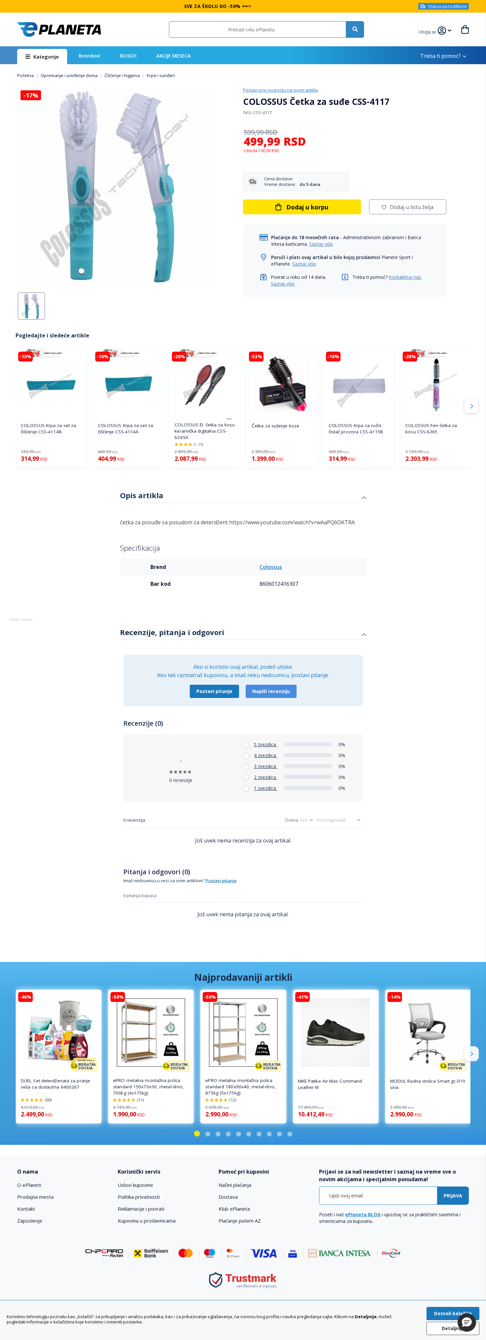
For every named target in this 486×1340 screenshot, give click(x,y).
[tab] (243, 496)
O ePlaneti (29, 1185)
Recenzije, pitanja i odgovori (172, 632)
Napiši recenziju (271, 691)
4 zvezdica (265, 755)
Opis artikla (141, 495)
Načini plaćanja (235, 1185)
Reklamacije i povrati (141, 1208)
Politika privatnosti (139, 1196)
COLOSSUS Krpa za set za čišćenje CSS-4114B (48, 428)
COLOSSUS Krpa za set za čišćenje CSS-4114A (125, 428)
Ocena (291, 820)
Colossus (271, 567)
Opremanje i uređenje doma (70, 75)
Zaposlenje (29, 1220)
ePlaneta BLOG (363, 1214)
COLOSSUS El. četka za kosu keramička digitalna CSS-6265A (205, 431)
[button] (428, 31)
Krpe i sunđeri (161, 75)
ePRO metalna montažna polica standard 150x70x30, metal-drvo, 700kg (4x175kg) (148, 1086)
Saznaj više (321, 244)
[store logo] (59, 29)
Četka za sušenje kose (275, 426)
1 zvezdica (265, 788)
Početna (26, 75)
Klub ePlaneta (234, 1208)
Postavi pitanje (214, 691)
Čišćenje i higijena (122, 75)
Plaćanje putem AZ (240, 1220)
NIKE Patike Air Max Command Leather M (330, 1084)
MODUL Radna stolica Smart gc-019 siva (427, 1084)
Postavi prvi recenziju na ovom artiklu (280, 90)
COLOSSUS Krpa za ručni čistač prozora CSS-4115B (356, 428)
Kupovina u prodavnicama (147, 1220)
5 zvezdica (265, 744)
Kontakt (26, 1208)
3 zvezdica (265, 766)
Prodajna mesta (35, 1196)
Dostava (228, 1196)
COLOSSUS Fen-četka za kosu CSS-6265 (431, 428)
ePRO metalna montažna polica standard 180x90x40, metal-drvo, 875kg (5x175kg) (240, 1086)
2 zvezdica (265, 777)
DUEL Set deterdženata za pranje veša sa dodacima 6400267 (55, 1084)
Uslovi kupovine (135, 1185)
